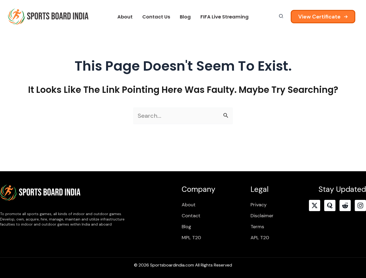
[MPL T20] (191, 237)
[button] (323, 16)
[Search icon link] (281, 16)
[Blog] (186, 226)
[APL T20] (260, 237)
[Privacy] (259, 205)
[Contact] (191, 215)
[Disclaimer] (262, 215)
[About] (189, 205)
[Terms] (257, 226)
